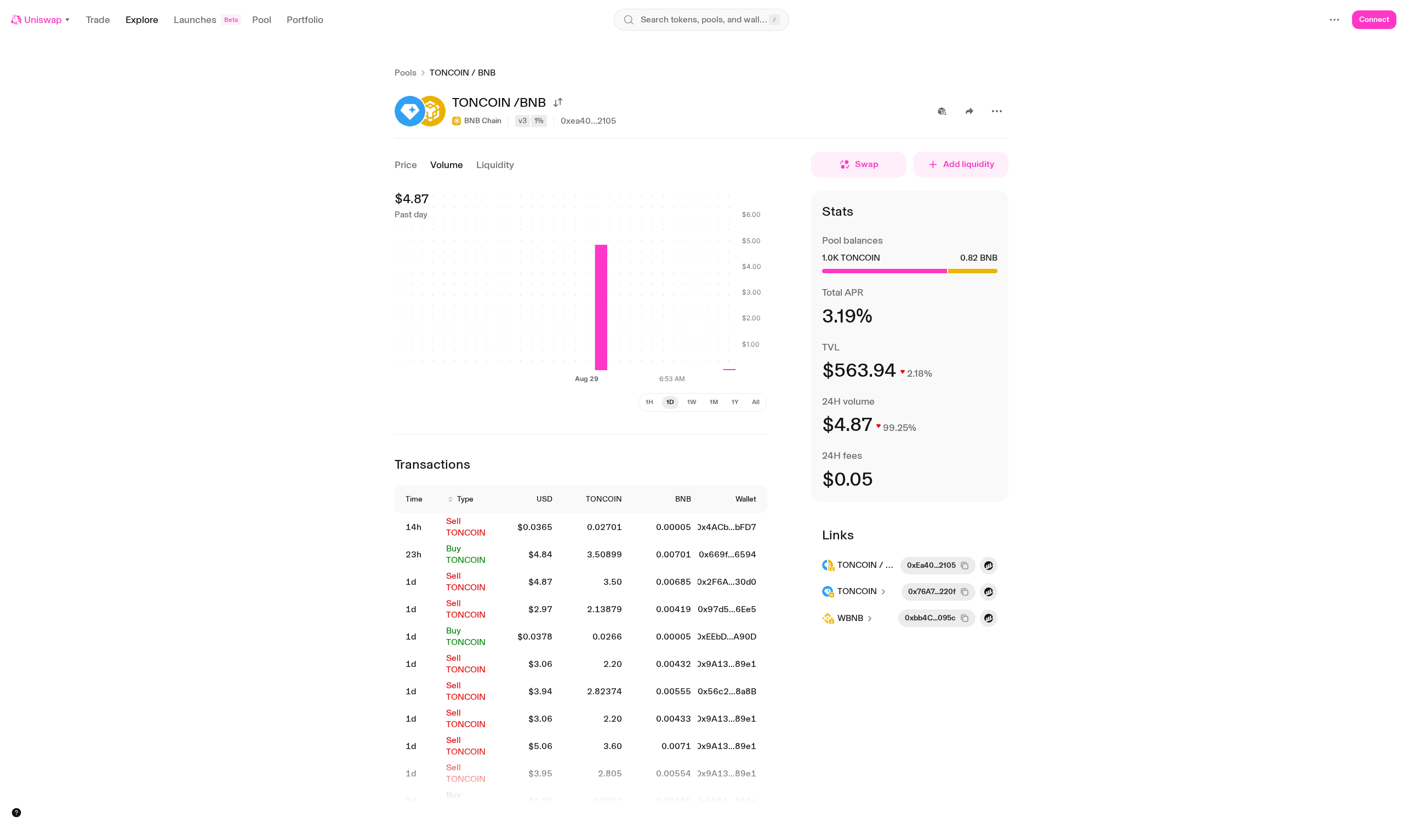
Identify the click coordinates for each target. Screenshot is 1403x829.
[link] (419, 527)
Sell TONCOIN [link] (466, 527)
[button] (41, 20)
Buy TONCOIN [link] (466, 554)
